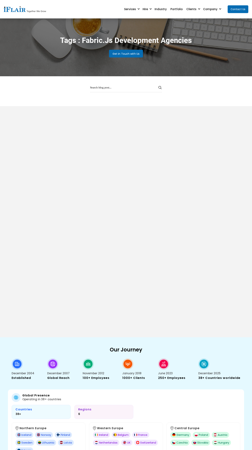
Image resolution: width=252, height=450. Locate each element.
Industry (161, 9)
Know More (26, 172)
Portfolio (176, 9)
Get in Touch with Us (126, 54)
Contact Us (238, 9)
